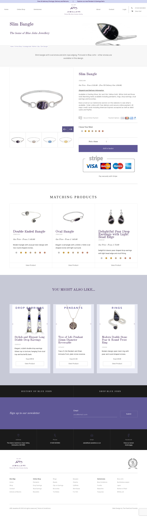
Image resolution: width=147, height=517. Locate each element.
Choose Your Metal (86, 127)
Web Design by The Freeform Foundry (125, 508)
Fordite (99, 485)
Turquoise (100, 492)
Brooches (56, 488)
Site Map (13, 479)
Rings (55, 479)
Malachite (100, 488)
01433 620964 (140, 8)
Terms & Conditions (44, 508)
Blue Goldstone (102, 482)
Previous (65, 129)
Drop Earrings (37, 485)
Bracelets (36, 492)
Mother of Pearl (122, 488)
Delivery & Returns (15, 492)
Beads (55, 482)
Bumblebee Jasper (123, 482)
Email (76, 411)
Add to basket (108, 148)
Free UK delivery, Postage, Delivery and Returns (53, 1)
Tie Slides (56, 492)
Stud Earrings (37, 488)
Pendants (36, 482)
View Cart (138, 11)
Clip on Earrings (58, 485)
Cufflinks (75, 485)
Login (124, 9)
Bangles (75, 479)
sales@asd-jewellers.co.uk (92, 443)
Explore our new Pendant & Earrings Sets (90, 1)
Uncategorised (27, 46)
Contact (111, 9)
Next (70, 129)
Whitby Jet (120, 492)
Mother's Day (36, 46)
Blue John (120, 479)
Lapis (119, 485)
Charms (75, 482)
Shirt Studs (76, 488)
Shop (11, 485)
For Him (75, 492)
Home (6, 9)
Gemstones (38, 9)
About (98, 9)
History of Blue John (36, 391)
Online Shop (21, 9)
